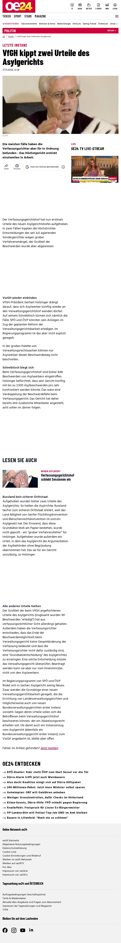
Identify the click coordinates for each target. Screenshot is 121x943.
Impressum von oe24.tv (15, 875)
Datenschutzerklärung (15, 848)
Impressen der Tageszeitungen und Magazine (27, 906)
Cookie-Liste (9, 852)
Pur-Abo (7, 867)
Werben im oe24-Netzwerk (17, 860)
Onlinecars (103, 23)
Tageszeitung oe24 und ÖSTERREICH (23, 883)
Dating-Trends (89, 23)
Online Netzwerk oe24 (15, 829)
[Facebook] (5, 930)
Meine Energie (64, 23)
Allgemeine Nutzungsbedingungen (21, 844)
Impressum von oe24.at (15, 871)
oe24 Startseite (11, 841)
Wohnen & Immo (47, 23)
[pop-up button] (108, 177)
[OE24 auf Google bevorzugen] (63, 167)
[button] (76, 177)
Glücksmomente (29, 23)
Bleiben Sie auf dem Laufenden (20, 918)
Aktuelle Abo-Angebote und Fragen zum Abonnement (32, 902)
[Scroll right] (116, 24)
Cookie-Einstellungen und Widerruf (22, 856)
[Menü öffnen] (116, 16)
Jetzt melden (49, 748)
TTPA (5, 910)
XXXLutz (76, 23)
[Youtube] (22, 930)
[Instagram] (13, 930)
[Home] (4, 36)
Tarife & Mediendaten (14, 898)
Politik (10, 31)
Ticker (7, 16)
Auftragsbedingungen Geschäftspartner (24, 895)
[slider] (86, 177)
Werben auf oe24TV (13, 863)
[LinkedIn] (31, 930)
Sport (17, 16)
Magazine (40, 16)
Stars (28, 16)
